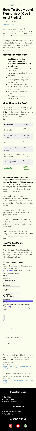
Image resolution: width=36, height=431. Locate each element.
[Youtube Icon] (18, 426)
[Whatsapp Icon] (25, 426)
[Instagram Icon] (10, 426)
